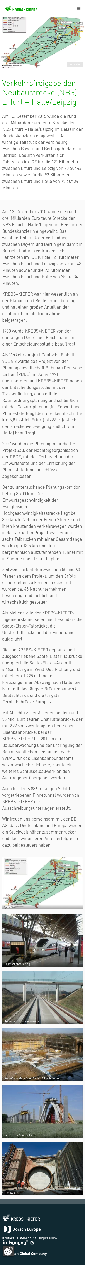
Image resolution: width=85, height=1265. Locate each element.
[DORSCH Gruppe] (22, 1230)
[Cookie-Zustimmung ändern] (8, 1251)
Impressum (48, 1238)
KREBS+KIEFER (21, 8)
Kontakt (8, 1238)
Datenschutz (26, 1238)
